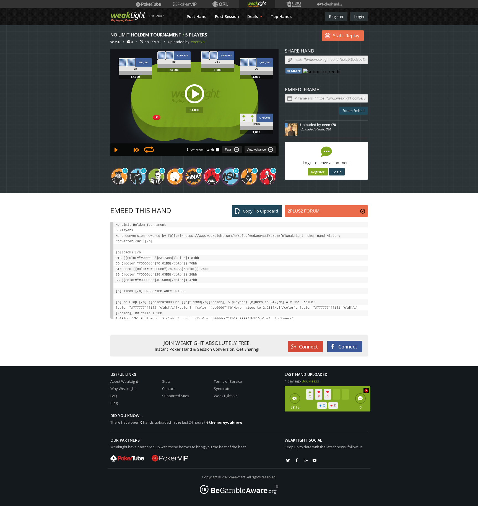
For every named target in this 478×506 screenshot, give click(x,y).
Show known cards (200, 149)
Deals (253, 16)
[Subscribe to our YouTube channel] (314, 460)
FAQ (113, 395)
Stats (166, 381)
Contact (168, 388)
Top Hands (281, 16)
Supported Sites (175, 395)
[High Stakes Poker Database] (293, 4)
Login (359, 16)
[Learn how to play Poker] (185, 4)
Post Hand (197, 16)
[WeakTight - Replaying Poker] (128, 16)
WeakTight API (226, 395)
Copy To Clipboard (260, 211)
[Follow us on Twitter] (288, 460)
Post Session (227, 16)
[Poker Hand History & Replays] (329, 4)
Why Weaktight (123, 388)
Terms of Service (228, 381)
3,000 (217, 70)
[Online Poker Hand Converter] (257, 4)
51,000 (194, 110)
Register (336, 16)
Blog (114, 402)
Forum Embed (353, 110)
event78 (197, 41)
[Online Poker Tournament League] (221, 4)
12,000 (135, 77)
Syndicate (222, 388)
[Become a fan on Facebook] (296, 460)
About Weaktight (124, 381)
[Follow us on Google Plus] (305, 460)
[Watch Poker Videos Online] (148, 4)
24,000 (173, 70)
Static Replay (346, 36)
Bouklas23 (310, 381)
